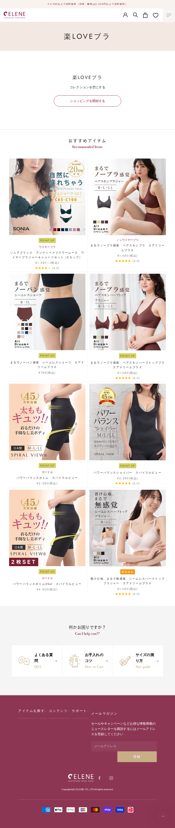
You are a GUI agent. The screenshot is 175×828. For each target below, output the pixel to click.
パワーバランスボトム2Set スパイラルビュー (47, 584)
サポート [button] (79, 710)
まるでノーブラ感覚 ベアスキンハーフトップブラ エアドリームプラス (128, 365)
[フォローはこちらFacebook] (99, 778)
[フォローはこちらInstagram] (111, 778)
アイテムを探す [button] (31, 710)
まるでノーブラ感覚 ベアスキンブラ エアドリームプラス (127, 247)
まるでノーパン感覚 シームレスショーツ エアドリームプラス (47, 364)
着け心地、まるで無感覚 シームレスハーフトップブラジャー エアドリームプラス (127, 581)
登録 (137, 756)
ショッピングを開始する (87, 101)
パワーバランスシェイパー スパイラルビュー (127, 473)
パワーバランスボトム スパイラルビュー (47, 478)
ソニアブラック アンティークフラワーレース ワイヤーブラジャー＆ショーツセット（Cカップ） (47, 255)
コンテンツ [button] (58, 710)
